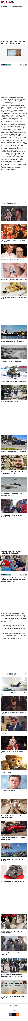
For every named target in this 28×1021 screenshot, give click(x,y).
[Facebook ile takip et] (10, 1014)
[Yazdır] (10, 64)
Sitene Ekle (13, 1010)
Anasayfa (5, 6)
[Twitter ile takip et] (14, 1014)
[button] (21, 64)
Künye (10, 1009)
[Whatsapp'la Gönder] (8, 64)
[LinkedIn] (6, 64)
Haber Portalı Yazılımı (7, 1019)
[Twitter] (4, 64)
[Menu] (26, 2)
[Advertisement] (14, 24)
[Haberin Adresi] (7, 1)
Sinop (11, 6)
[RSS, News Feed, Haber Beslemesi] (17, 1014)
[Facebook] (2, 64)
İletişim (14, 1009)
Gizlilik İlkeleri (20, 1009)
